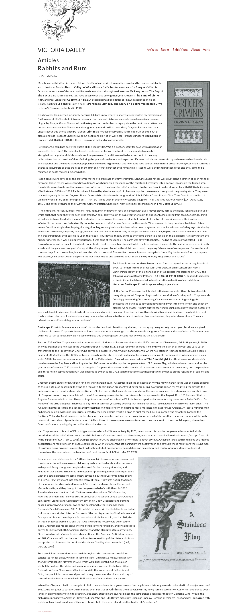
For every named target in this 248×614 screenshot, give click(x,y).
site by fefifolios (45, 611)
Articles (152, 49)
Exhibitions (180, 49)
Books (165, 49)
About (195, 49)
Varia (206, 49)
